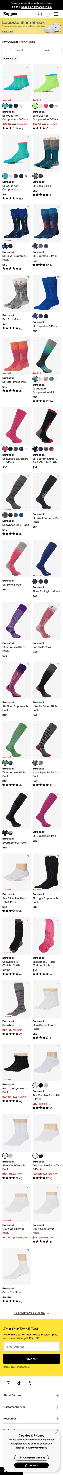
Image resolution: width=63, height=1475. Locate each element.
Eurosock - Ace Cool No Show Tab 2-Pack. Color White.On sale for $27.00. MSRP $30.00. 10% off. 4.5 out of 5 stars (47, 1077)
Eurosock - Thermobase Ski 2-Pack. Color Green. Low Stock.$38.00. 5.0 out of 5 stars (16, 754)
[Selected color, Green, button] (5, 762)
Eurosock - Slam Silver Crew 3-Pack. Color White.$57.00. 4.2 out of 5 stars (47, 1010)
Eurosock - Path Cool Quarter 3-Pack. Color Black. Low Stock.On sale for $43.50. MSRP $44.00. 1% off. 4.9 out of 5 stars (16, 1077)
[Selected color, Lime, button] (35, 106)
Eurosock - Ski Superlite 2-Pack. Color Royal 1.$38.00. (47, 304)
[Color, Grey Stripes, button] (40, 762)
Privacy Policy (39, 1447)
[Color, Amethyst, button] (51, 449)
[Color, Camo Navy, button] (15, 515)
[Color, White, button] (21, 106)
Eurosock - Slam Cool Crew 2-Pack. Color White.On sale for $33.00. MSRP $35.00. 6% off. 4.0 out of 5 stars (16, 1147)
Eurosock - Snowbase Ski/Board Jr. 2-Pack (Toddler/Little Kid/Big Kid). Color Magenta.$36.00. (16, 438)
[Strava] (30, 1383)
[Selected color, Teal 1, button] (35, 176)
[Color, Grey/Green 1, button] (46, 246)
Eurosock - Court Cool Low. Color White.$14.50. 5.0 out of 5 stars (16, 1275)
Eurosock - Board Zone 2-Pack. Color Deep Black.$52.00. (16, 820)
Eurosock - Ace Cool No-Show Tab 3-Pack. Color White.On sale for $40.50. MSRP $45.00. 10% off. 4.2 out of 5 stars (47, 1147)
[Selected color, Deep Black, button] (35, 449)
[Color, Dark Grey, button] (46, 449)
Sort (47, 50)
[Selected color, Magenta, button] (5, 449)
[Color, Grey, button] (46, 1085)
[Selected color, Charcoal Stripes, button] (35, 762)
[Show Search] (40, 14)
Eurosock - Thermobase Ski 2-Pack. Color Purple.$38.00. (16, 630)
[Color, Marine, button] (21, 449)
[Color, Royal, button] (21, 515)
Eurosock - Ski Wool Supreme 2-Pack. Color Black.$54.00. (47, 504)
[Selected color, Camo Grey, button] (5, 515)
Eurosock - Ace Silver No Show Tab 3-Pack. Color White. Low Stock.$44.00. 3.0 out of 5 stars (16, 883)
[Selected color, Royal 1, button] (35, 316)
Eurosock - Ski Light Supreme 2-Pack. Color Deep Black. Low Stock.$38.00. (47, 883)
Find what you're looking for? (29, 1312)
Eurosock (8, 58)
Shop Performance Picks (36, 6)
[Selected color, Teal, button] (5, 106)
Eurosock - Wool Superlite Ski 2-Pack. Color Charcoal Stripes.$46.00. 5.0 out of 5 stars (47, 754)
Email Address (16, 1346)
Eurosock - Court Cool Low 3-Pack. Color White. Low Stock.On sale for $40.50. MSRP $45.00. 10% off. (16, 1213)
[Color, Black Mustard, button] (10, 449)
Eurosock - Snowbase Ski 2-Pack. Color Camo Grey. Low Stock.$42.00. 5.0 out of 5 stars (16, 504)
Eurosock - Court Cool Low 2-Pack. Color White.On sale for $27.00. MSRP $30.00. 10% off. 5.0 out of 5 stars (47, 1213)
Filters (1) (19, 50)
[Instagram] (8, 1383)
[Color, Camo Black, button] (10, 515)
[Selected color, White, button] (35, 1085)
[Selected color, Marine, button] (35, 581)
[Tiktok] (19, 1383)
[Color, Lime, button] (10, 832)
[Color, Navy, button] (21, 176)
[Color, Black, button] (15, 106)
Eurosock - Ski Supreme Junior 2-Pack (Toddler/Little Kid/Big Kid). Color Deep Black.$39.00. (47, 438)
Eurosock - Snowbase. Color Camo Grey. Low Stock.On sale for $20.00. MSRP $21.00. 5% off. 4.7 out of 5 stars (16, 1010)
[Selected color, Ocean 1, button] (5, 246)
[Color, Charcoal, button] (10, 106)
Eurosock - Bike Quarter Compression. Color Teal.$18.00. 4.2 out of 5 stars (16, 167)
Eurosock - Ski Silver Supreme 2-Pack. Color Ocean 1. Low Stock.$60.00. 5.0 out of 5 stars (16, 237)
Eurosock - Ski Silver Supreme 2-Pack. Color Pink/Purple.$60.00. (16, 689)
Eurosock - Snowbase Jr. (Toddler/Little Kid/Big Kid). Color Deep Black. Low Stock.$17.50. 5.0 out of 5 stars (16, 946)
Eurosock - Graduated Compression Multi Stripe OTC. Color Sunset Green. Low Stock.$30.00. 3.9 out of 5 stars (47, 370)
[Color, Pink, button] (46, 106)
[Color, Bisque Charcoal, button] (51, 379)
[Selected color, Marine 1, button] (35, 246)
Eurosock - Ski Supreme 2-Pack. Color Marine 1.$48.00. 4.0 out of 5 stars (47, 237)
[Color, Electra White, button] (40, 379)
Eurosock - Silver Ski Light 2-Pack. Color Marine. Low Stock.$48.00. (47, 569)
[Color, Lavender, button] (40, 246)
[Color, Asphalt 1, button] (40, 176)
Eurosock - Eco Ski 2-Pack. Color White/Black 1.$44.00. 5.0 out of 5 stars (16, 304)
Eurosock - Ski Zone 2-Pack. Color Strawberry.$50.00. (16, 569)
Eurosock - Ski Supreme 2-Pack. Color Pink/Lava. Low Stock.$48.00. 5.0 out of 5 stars (16, 370)
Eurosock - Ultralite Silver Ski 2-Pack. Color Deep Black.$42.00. (47, 689)
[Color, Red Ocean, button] (46, 379)
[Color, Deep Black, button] (46, 316)
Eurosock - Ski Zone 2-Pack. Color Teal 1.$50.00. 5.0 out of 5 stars (47, 167)
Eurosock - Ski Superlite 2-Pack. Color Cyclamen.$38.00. (47, 820)
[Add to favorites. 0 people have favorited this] (28, 67)
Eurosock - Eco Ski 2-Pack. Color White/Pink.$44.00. (47, 630)
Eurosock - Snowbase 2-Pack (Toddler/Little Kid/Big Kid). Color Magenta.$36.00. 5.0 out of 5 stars (47, 946)
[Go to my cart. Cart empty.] (48, 14)
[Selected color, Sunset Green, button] (35, 379)
